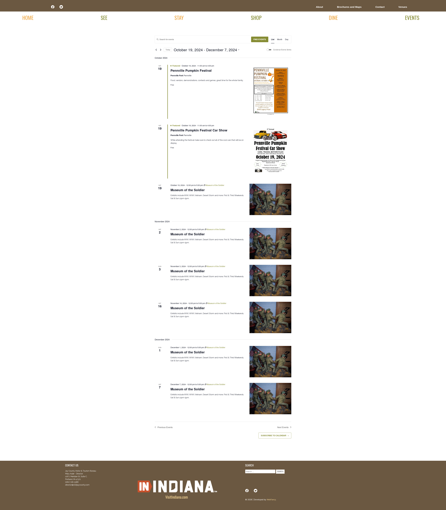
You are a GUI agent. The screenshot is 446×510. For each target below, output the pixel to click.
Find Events (259, 39)
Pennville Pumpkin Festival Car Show (199, 130)
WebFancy (271, 499)
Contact (380, 7)
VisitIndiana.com (176, 497)
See (104, 17)
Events (412, 17)
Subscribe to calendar (273, 435)
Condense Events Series (282, 50)
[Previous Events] (156, 49)
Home (27, 17)
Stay (179, 17)
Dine (333, 17)
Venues (402, 7)
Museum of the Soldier (188, 190)
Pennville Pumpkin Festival (191, 70)
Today (168, 49)
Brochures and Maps (349, 7)
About (319, 7)
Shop (256, 17)
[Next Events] (160, 49)
